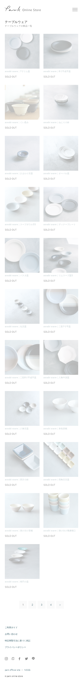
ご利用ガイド (11, 627)
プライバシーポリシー (15, 647)
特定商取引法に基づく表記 (17, 640)
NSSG (27, 670)
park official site (12, 670)
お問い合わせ (11, 634)
